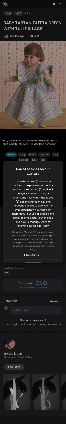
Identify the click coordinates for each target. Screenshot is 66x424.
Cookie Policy (41, 226)
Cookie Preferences (34, 255)
